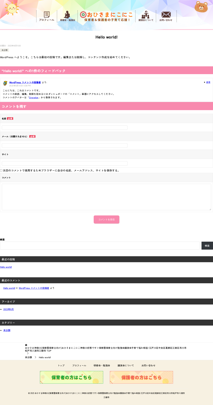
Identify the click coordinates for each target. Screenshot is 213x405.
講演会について (126, 365)
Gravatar (33, 97)
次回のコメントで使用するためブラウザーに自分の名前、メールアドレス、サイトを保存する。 (61, 170)
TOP (105, 349)
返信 (208, 82)
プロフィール (79, 365)
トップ (61, 365)
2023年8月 (8, 309)
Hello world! (6, 267)
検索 (2, 239)
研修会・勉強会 (102, 365)
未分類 (4, 50)
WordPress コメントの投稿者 (25, 82)
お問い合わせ (148, 365)
